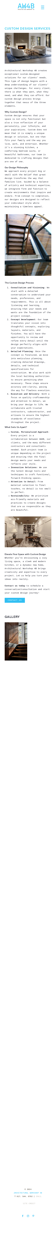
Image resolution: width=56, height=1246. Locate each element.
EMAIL (39, 1197)
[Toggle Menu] (43, 7)
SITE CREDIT (29, 1204)
